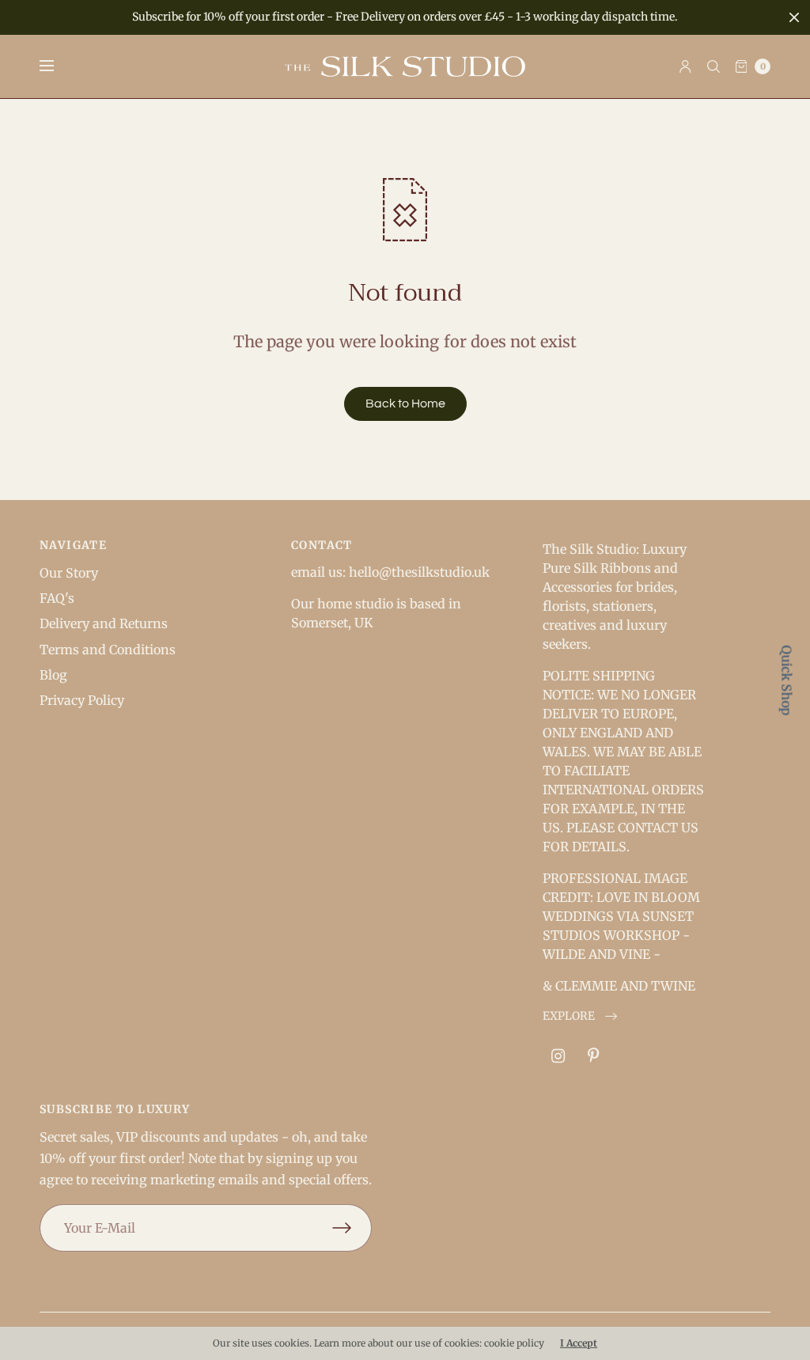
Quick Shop (787, 680)
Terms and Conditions (108, 649)
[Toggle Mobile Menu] (57, 66)
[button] (580, 1016)
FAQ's (57, 598)
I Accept (578, 1343)
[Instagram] (558, 1056)
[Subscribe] (352, 1228)
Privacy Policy (82, 700)
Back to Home (405, 403)
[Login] (685, 66)
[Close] (794, 17)
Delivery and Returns (104, 623)
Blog (53, 675)
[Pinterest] (593, 1056)
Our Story (69, 573)
